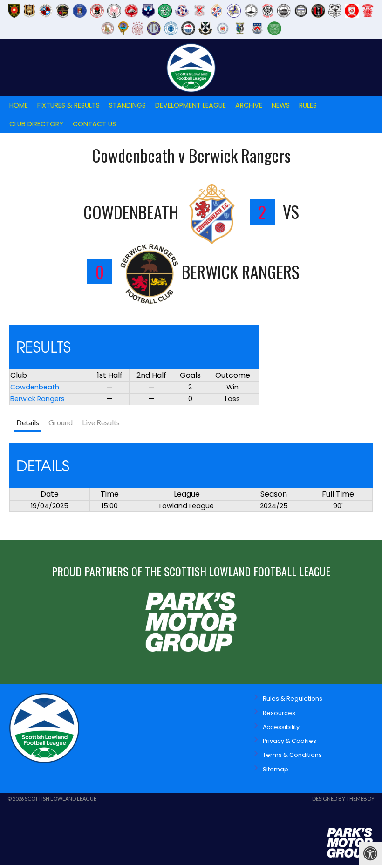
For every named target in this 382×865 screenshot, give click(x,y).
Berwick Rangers (37, 398)
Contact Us (94, 124)
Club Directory (36, 124)
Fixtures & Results (68, 105)
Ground (60, 422)
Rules (308, 105)
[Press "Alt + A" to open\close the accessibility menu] (370, 853)
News (281, 105)
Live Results (101, 422)
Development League (190, 105)
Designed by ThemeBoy (343, 799)
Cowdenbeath (34, 387)
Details (27, 422)
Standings (127, 105)
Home (18, 105)
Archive (248, 105)
